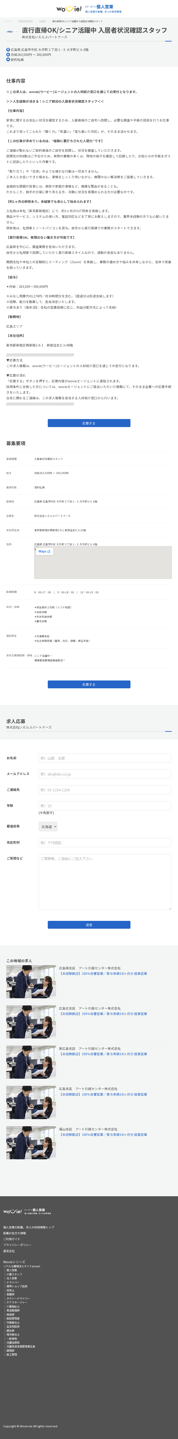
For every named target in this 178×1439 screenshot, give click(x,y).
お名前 (11, 757)
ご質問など (15, 858)
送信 (89, 924)
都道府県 (13, 826)
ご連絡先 (13, 789)
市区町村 (13, 842)
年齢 (10, 805)
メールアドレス (18, 773)
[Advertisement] (89, 1387)
